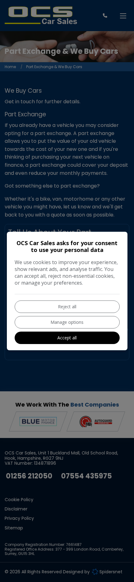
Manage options (67, 322)
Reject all (67, 307)
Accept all (67, 338)
